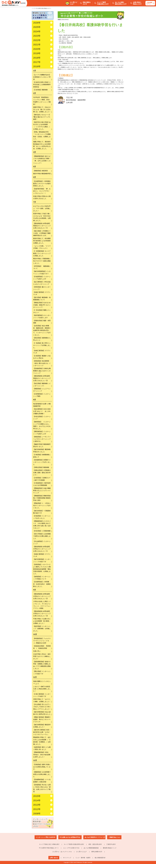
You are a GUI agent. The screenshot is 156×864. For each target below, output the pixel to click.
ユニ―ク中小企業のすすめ (71, 848)
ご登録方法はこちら (114, 837)
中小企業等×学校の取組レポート (49, 848)
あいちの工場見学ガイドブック (94, 837)
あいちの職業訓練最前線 (91, 848)
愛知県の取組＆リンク (109, 848)
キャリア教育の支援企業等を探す (74, 844)
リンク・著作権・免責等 (82, 857)
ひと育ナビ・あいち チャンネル (62, 851)
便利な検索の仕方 (96, 851)
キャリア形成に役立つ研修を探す (49, 844)
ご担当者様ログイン (149, 3)
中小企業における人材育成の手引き (70, 837)
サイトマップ (67, 857)
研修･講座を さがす (87, 3)
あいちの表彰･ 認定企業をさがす (121, 3)
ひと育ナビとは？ (81, 851)
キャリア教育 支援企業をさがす (103, 3)
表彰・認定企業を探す (95, 844)
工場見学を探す (111, 844)
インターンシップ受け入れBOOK (45, 837)
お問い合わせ (54, 857)
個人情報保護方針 (100, 857)
